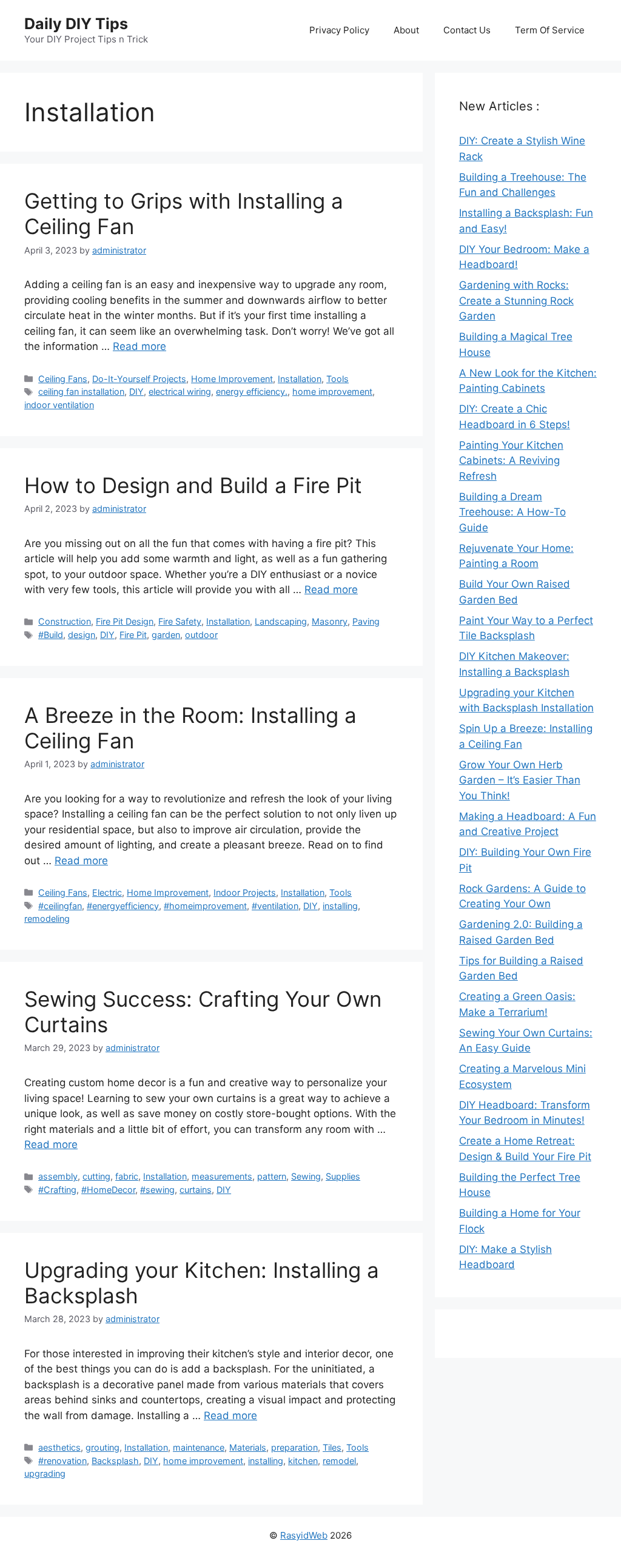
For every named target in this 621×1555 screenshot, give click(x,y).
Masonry (329, 621)
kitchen (303, 1461)
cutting (96, 1176)
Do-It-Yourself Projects (139, 379)
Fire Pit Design (124, 621)
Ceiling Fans (62, 379)
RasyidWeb (303, 1535)
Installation (299, 379)
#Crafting (57, 1189)
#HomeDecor (108, 1189)
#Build (50, 635)
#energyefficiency (123, 906)
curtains (196, 1189)
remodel (339, 1461)
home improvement (332, 391)
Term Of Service (550, 30)
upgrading (44, 1473)
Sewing (306, 1176)
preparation (294, 1447)
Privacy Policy (339, 30)
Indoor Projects (244, 892)
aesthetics (59, 1447)
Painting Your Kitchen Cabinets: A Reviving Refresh (511, 460)
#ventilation (275, 906)
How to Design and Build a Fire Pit (193, 485)
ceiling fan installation (81, 391)
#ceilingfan (60, 906)
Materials (247, 1447)
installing (340, 906)
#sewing (157, 1189)
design (81, 635)
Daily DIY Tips (76, 24)
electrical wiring (180, 391)
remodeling (47, 918)
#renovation (62, 1461)
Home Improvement (232, 379)
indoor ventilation (59, 405)
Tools (337, 379)
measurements (222, 1176)
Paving (366, 621)
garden (166, 635)
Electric (107, 892)
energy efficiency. (251, 391)
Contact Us (467, 30)
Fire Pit (133, 635)
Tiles (332, 1447)
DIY (136, 391)
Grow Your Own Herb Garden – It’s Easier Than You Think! (519, 780)
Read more (139, 346)
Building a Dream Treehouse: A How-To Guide (512, 512)
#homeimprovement (205, 906)
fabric (126, 1176)
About (406, 30)
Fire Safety (179, 621)
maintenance (198, 1447)
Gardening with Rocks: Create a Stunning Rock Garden (516, 300)
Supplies (343, 1176)
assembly (58, 1176)
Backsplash (115, 1461)
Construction (64, 621)
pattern (271, 1176)
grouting (102, 1447)
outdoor (201, 635)
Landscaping (281, 621)
